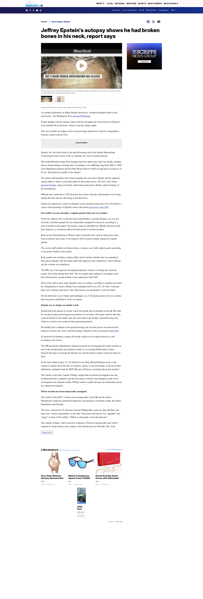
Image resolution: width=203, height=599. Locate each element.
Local (110, 3)
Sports (142, 3)
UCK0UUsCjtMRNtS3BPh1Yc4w (37, 10)
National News (151, 10)
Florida (141, 10)
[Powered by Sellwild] (118, 521)
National (120, 3)
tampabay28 (34, 10)
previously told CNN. (99, 207)
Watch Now (170, 3)
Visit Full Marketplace (114, 450)
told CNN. (114, 330)
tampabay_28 (30, 10)
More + (173, 10)
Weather (131, 3)
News (44, 22)
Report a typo (47, 432)
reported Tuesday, (49, 184)
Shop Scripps (155, 3)
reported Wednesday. (81, 115)
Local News (116, 10)
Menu (99, 3)
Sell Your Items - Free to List (69, 450)
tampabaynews (27, 10)
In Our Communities (129, 10)
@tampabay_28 (41, 10)
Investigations (164, 10)
